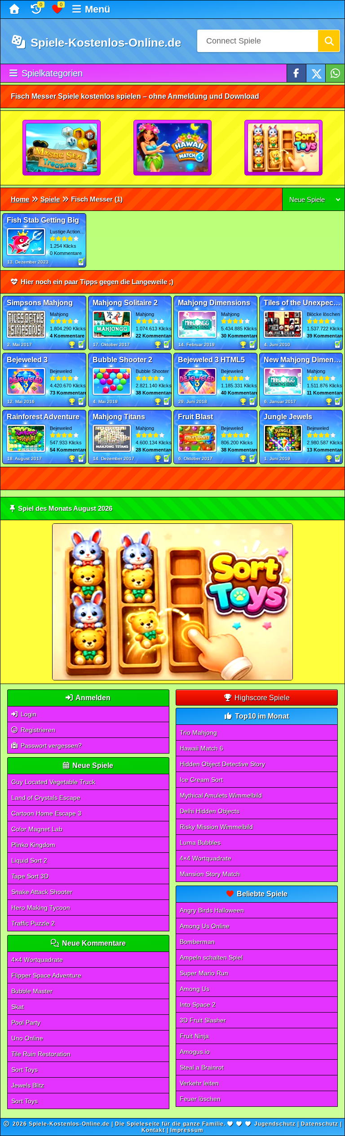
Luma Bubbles (200, 842)
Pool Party (25, 1022)
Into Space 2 (198, 1004)
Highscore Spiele (261, 698)
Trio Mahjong (198, 732)
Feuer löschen (200, 1098)
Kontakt (153, 1130)
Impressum (186, 1130)
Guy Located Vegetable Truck (53, 781)
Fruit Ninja (194, 1036)
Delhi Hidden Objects (209, 811)
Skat (17, 1006)
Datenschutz (319, 1124)
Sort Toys (24, 1069)
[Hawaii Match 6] (173, 148)
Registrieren (37, 729)
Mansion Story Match (210, 873)
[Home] (15, 9)
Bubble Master (32, 991)
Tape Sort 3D (30, 876)
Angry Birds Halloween (212, 910)
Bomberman (197, 941)
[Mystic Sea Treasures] (62, 148)
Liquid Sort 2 (29, 860)
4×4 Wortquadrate (37, 959)
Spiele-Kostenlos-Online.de (104, 42)
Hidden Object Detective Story (222, 764)
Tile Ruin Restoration (41, 1053)
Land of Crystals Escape (45, 797)
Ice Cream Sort (201, 779)
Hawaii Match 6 (201, 748)
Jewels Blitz (27, 1085)
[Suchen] (329, 41)
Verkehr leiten (199, 1083)
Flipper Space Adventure (46, 975)
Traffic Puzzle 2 (33, 923)
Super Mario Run (204, 973)
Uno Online (27, 1038)
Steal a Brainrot (202, 1067)
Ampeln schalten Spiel (211, 957)
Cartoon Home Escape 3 (46, 813)
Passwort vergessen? (50, 745)
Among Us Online (205, 926)
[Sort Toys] (284, 148)
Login (27, 714)
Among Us (194, 988)
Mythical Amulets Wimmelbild (221, 795)
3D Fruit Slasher (203, 1020)
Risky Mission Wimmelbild (216, 826)
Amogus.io (195, 1051)
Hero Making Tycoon (40, 907)
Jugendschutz (275, 1124)
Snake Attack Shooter (41, 891)
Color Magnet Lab (36, 829)
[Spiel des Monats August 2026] (172, 678)
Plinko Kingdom (33, 844)
